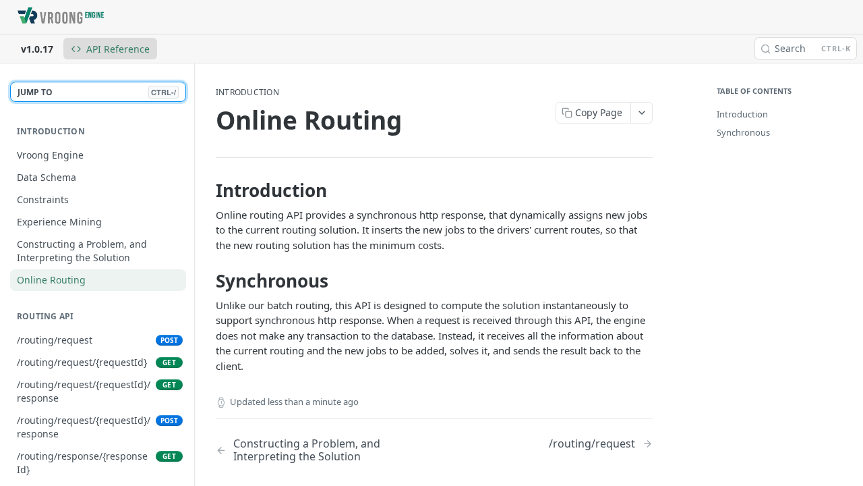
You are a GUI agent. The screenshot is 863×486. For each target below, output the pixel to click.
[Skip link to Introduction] (206, 190)
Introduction (742, 114)
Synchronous (743, 132)
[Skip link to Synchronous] (206, 281)
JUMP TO (97, 92)
